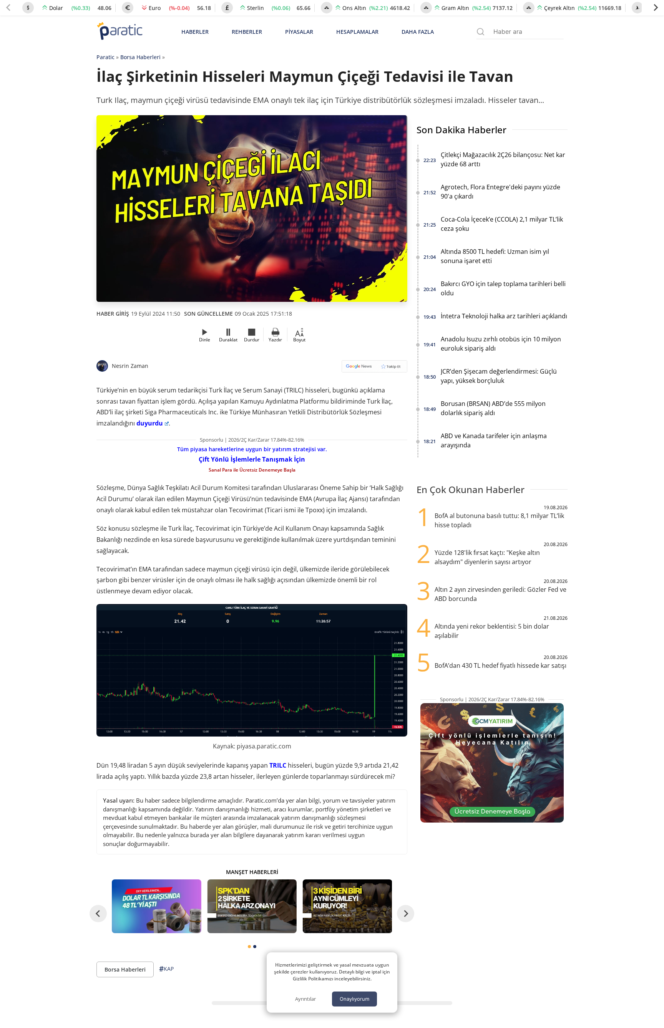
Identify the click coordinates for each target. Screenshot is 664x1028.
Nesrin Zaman (130, 365)
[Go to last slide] (98, 913)
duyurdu (149, 423)
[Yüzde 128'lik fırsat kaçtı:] (347, 906)
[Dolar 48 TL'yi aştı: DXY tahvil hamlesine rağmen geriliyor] (156, 906)
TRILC (277, 765)
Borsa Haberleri (140, 57)
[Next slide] (655, 8)
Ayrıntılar (305, 998)
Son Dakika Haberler (461, 129)
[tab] (249, 946)
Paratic (105, 57)
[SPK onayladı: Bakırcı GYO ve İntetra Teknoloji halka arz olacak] (251, 906)
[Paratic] (119, 31)
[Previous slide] (8, 8)
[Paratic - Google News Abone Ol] (374, 368)
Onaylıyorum (354, 999)
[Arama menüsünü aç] (480, 31)
